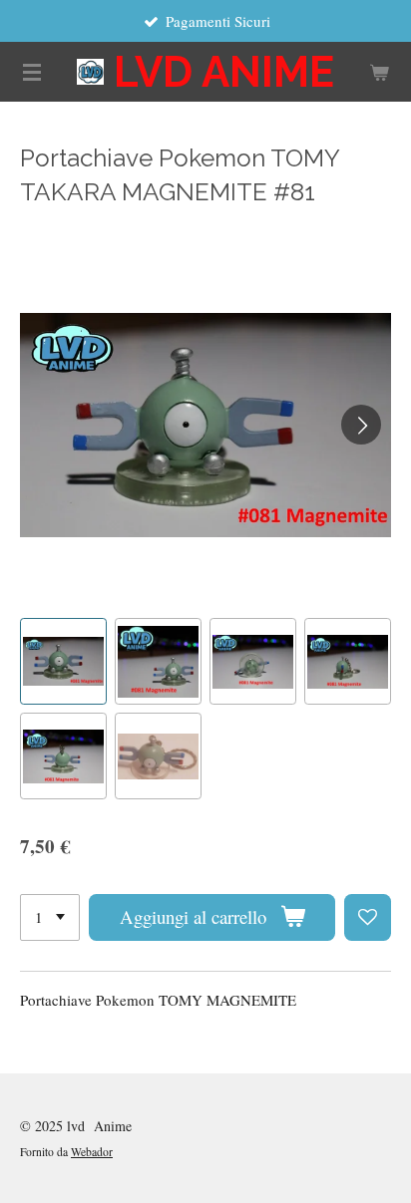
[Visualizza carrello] (379, 72)
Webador (92, 1151)
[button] (63, 661)
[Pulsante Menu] (32, 72)
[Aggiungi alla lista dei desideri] (367, 917)
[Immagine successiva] (361, 425)
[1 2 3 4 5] (50, 917)
